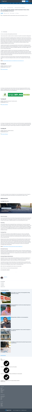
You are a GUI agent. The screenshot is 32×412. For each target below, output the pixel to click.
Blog (4, 7)
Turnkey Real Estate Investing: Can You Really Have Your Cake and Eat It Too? (13, 60)
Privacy (1, 398)
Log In (27, 1)
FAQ (1, 399)
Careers (1, 391)
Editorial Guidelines (3, 396)
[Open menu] (29, 1)
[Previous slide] (0, 207)
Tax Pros (17, 3)
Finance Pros (20, 3)
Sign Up (24, 1)
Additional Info (3, 286)
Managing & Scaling (10, 7)
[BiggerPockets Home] (5, 1)
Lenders (13, 3)
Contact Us (2, 392)
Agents (10, 3)
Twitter (1, 404)
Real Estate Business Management (20, 7)
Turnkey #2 (2, 284)
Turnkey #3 (2, 285)
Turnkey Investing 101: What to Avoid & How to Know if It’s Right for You (12, 246)
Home (1, 7)
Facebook (2, 403)
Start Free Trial (3, 381)
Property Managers (25, 3)
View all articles (3, 355)
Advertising (2, 390)
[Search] (21, 1)
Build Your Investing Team (5, 3)
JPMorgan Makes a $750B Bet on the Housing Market (19, 317)
